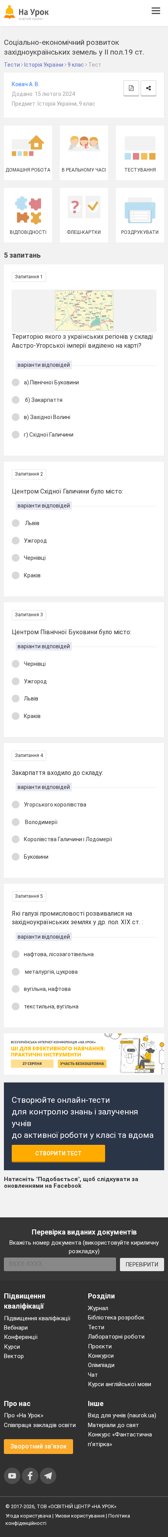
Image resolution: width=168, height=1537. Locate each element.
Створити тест (58, 1153)
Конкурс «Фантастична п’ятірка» (120, 1439)
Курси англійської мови (119, 1384)
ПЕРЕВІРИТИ (142, 1264)
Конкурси (101, 1355)
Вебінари (16, 1327)
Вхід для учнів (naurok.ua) (122, 1415)
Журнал (98, 1308)
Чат (93, 1374)
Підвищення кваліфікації (37, 1318)
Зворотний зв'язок (38, 1446)
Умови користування (80, 1516)
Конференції (21, 1337)
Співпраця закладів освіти (40, 1425)
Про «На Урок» (23, 1415)
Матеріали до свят (113, 1425)
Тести (96, 1327)
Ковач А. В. (25, 84)
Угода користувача (28, 1516)
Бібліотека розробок (116, 1317)
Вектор (14, 1356)
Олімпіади (101, 1365)
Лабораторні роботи (116, 1336)
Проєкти (100, 1346)
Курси (12, 1346)
